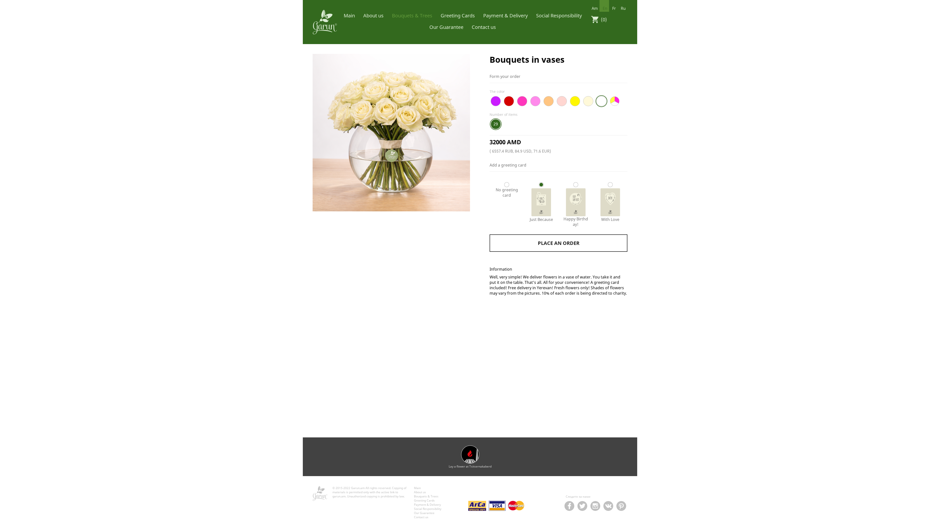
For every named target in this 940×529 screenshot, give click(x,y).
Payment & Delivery (505, 15)
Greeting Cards (458, 15)
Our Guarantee (446, 27)
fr (614, 8)
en (605, 8)
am (595, 8)
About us (373, 15)
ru (623, 8)
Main (349, 15)
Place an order (558, 243)
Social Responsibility (559, 15)
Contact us (484, 27)
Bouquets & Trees (412, 15)
